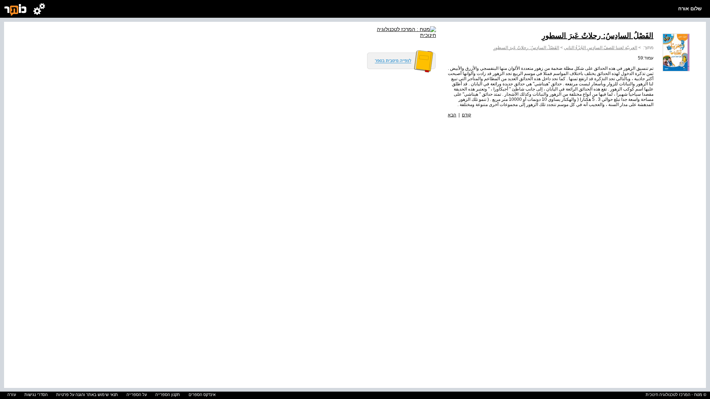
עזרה (11, 394)
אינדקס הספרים (202, 394)
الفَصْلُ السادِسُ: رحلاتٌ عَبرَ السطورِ (526, 47)
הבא (452, 114)
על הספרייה (136, 394)
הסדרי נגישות (36, 394)
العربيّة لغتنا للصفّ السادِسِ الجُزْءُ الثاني (600, 47)
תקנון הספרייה (167, 394)
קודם (466, 114)
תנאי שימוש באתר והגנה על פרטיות (87, 394)
